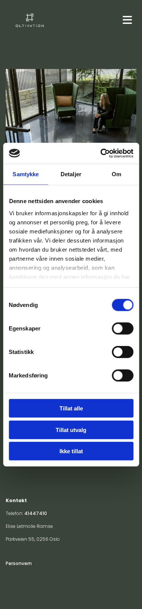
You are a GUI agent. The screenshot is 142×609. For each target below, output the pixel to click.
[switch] (122, 329)
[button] (124, 20)
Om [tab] (116, 174)
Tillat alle (71, 408)
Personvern (19, 563)
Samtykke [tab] (25, 174)
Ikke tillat (71, 451)
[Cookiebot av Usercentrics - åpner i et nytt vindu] (101, 153)
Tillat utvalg (71, 429)
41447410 (35, 513)
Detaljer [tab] (71, 174)
